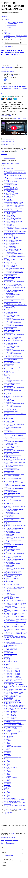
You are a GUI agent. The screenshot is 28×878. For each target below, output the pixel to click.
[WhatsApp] (13, 99)
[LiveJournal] (10, 99)
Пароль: (4, 852)
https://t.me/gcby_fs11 (6, 115)
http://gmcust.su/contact (20, 118)
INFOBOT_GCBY (5, 73)
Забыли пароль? (9, 855)
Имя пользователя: (7, 847)
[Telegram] (16, 99)
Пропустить (4, 16)
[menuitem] (15, 22)
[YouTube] (4, 830)
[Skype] (15, 99)
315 (12, 76)
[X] (3, 99)
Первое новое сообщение (7, 67)
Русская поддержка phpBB (8, 837)
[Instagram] (4, 829)
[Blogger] (4, 99)
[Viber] (11, 99)
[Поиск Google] (20, 39)
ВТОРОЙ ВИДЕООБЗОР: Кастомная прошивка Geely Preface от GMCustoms (12, 52)
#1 (1, 93)
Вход (2, 843)
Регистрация (10, 843)
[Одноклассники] (6, 99)
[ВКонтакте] (1, 99)
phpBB (12, 833)
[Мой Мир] (8, 99)
